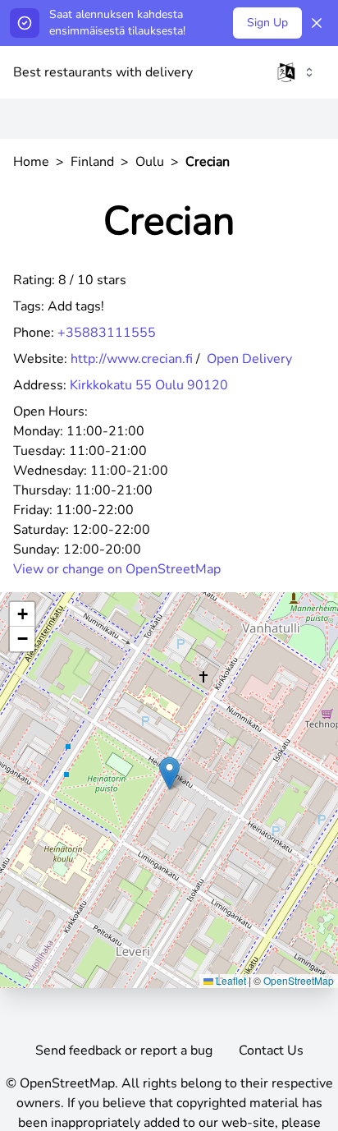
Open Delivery (249, 359)
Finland (92, 162)
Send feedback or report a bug (123, 1050)
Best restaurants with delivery (103, 72)
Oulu (149, 162)
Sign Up (267, 22)
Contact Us (271, 1050)
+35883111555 (106, 333)
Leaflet (229, 980)
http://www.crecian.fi (132, 359)
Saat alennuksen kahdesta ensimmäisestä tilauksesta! (117, 23)
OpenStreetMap (298, 980)
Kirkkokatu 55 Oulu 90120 (149, 385)
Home (31, 162)
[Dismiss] (316, 23)
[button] (169, 773)
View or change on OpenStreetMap (117, 569)
